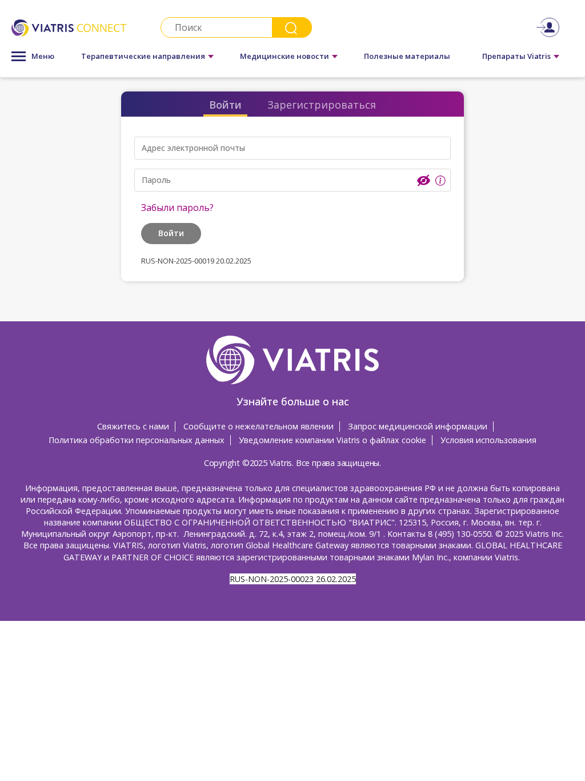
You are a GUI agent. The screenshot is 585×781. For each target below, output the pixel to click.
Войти (225, 104)
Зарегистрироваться (321, 104)
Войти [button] (171, 233)
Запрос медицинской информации (417, 426)
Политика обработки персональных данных (137, 440)
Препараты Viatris (516, 56)
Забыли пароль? (177, 207)
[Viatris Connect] (68, 27)
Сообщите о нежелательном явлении (258, 426)
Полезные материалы (407, 56)
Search (292, 27)
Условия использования (488, 440)
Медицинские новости (284, 56)
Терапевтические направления (143, 56)
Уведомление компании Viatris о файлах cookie (332, 440)
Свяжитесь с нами (133, 426)
